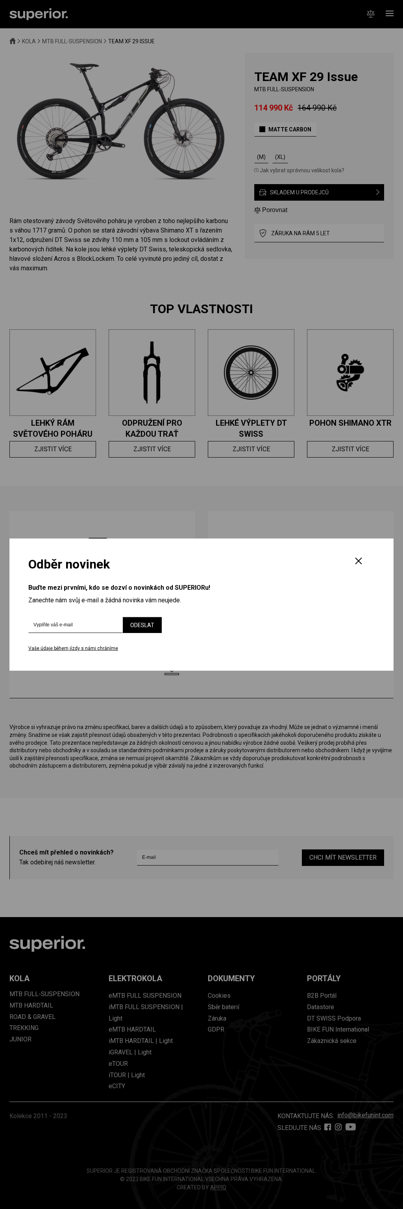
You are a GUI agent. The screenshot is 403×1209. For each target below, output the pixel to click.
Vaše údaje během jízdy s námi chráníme (73, 648)
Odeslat (142, 625)
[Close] (358, 561)
